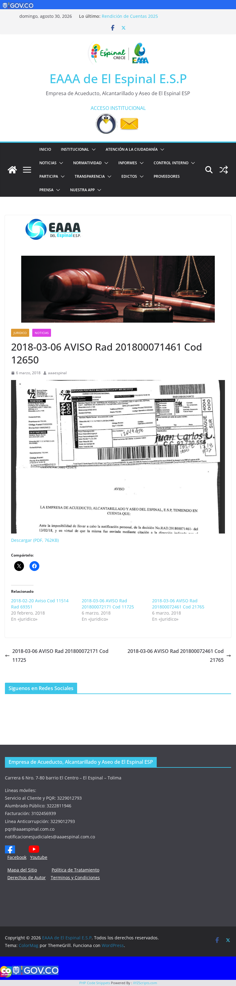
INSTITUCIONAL (128, 108)
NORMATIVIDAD (87, 162)
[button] (92, 149)
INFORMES (127, 162)
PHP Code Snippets (94, 982)
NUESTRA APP (82, 189)
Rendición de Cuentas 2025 (130, 16)
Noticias (48, 162)
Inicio (45, 149)
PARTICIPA (48, 176)
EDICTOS (129, 176)
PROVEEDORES (167, 176)
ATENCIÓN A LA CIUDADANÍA (132, 149)
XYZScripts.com (145, 982)
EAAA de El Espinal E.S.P (118, 78)
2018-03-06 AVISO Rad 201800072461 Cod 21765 (178, 604)
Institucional (75, 149)
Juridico (20, 333)
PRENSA (46, 189)
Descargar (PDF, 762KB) (35, 540)
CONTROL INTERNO (171, 162)
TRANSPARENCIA (90, 176)
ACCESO (100, 108)
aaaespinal (57, 372)
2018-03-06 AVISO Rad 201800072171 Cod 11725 (108, 604)
